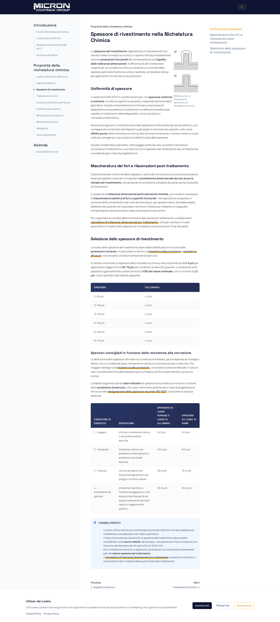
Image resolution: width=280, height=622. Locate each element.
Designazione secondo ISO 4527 (51, 46)
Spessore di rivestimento (50, 89)
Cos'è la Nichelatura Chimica (52, 32)
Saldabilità (42, 128)
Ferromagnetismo (46, 135)
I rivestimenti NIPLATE (48, 38)
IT (242, 7)
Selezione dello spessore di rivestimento (227, 50)
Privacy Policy (51, 613)
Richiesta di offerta (47, 55)
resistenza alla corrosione (164, 251)
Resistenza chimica (47, 122)
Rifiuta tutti (222, 605)
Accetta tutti (202, 605)
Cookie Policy (33, 613)
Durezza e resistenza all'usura (53, 102)
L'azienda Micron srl (47, 152)
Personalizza (244, 605)
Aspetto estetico (45, 83)
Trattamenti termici (47, 96)
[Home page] (52, 7)
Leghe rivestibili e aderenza (51, 76)
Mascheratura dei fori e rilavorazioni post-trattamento (226, 39)
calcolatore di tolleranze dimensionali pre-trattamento (124, 222)
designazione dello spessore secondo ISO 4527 (137, 391)
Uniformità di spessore (226, 29)
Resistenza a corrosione (49, 115)
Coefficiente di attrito (48, 109)
